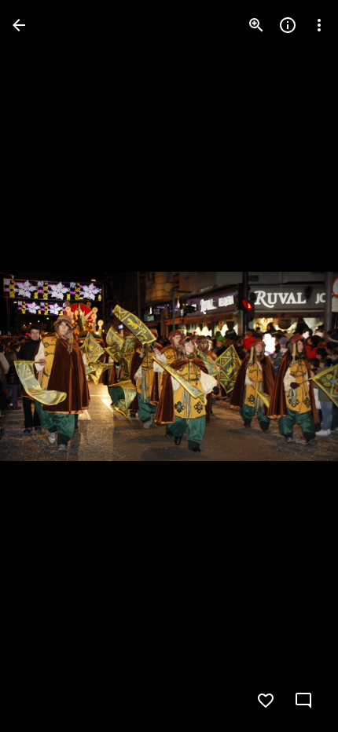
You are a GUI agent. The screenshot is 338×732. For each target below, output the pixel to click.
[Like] (265, 700)
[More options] (319, 25)
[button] (44, 366)
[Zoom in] (256, 25)
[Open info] (287, 25)
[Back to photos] (19, 25)
